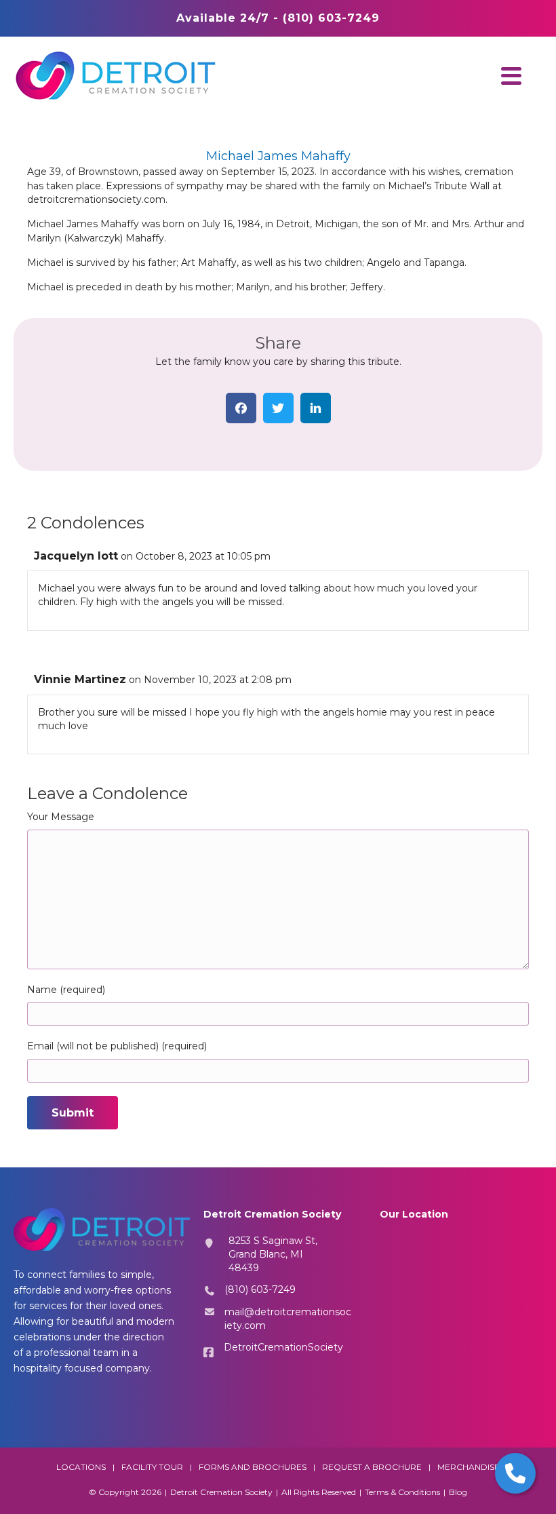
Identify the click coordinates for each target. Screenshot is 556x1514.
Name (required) (66, 990)
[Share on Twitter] (278, 408)
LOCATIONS (81, 1467)
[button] (508, 75)
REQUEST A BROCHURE (372, 1467)
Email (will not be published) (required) (117, 1046)
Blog (458, 1492)
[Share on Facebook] (241, 408)
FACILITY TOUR (152, 1467)
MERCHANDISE (468, 1467)
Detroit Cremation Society (221, 1492)
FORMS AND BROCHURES (252, 1467)
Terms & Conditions (402, 1492)
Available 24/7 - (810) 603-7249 (278, 18)
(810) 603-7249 (260, 1289)
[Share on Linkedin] (315, 408)
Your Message (60, 817)
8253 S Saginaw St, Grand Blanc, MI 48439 (273, 1255)
